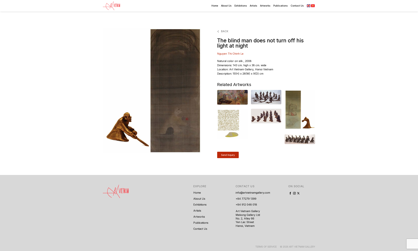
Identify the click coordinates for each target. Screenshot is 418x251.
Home (214, 5)
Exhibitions (240, 5)
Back (224, 31)
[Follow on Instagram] (294, 193)
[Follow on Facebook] (290, 193)
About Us (226, 5)
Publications (280, 5)
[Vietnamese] (313, 5)
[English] (309, 5)
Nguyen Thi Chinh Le (230, 53)
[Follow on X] (298, 193)
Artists (253, 5)
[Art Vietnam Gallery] (119, 5)
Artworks (265, 5)
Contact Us (297, 5)
